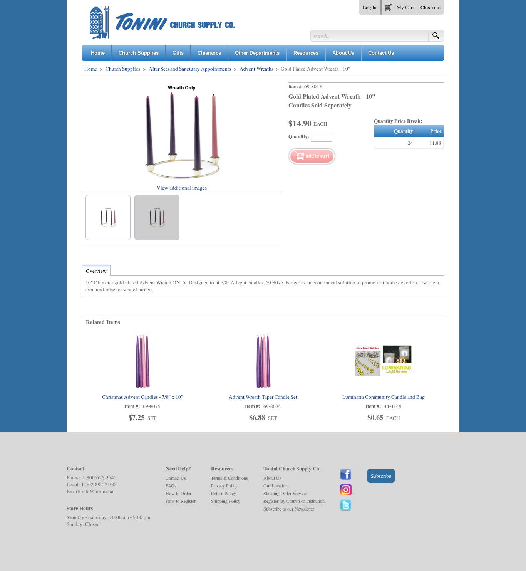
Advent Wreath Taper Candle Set (263, 396)
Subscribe (381, 475)
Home (90, 68)
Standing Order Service (284, 493)
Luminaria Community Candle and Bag (383, 396)
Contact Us (176, 478)
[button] (399, 6)
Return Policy (223, 493)
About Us (272, 478)
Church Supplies (122, 68)
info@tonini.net (98, 491)
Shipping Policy (225, 501)
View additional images (182, 187)
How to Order (178, 493)
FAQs (171, 485)
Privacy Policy (224, 485)
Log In (370, 7)
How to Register (181, 501)
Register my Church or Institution (294, 501)
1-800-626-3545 (99, 477)
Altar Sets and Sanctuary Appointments (189, 68)
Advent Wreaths (256, 68)
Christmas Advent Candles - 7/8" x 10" (142, 396)
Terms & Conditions (229, 478)
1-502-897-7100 (98, 484)
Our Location (275, 485)
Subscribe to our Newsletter (288, 509)
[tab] (96, 270)
